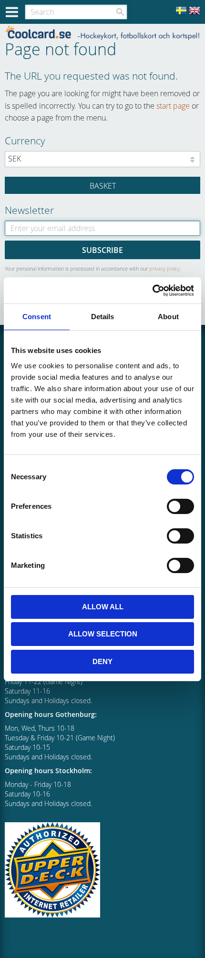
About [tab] (168, 317)
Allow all (102, 607)
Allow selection (102, 634)
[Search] (120, 12)
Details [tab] (102, 317)
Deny (102, 661)
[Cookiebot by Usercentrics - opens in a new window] (152, 290)
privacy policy (164, 268)
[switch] (180, 506)
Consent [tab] (36, 317)
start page (173, 106)
